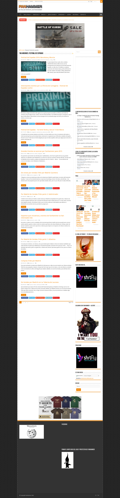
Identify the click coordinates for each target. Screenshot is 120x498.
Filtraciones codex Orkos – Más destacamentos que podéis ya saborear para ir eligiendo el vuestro (48, 19)
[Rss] (88, 2)
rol (33, 263)
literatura (30, 263)
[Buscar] (101, 1)
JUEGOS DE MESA (52, 14)
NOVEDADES (61, 14)
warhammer (39, 132)
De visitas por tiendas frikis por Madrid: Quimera (39, 173)
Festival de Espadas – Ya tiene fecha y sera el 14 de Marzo (42, 130)
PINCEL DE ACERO (39, 1)
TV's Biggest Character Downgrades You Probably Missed (95, 191)
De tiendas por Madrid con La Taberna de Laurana (40, 282)
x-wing (51, 59)
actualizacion (31, 153)
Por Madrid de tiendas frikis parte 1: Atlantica (38, 239)
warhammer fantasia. (44, 59)
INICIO (20, 14)
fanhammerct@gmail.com (87, 378)
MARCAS (43, 14)
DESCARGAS (75, 14)
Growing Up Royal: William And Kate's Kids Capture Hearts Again (95, 217)
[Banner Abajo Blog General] (60, 407)
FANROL (31, 1)
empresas (31, 175)
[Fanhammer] (30, 7)
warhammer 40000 (36, 59)
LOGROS (69, 14)
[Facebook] (90, 2)
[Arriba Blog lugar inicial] (60, 35)
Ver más (23, 77)
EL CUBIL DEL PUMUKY (23, 1)
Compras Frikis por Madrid (31, 261)
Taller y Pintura (26, 14)
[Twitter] (91, 2)
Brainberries (80, 197)
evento (30, 59)
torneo (38, 90)
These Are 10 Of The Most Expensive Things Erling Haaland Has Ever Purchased (79, 219)
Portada (22, 50)
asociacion (31, 90)
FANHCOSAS (36, 14)
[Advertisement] (88, 82)
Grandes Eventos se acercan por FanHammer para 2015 (41, 151)
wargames (34, 132)
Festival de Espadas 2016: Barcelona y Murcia (38, 57)
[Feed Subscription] (72, 53)
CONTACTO (83, 14)
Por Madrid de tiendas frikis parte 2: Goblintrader (39, 194)
